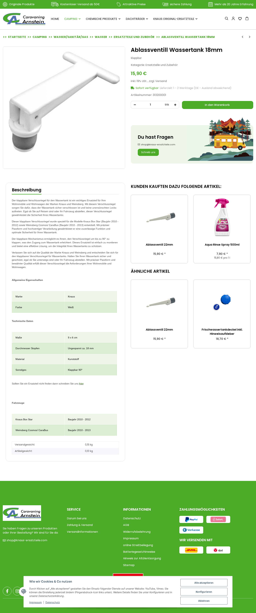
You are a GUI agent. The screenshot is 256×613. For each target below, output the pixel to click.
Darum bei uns (77, 518)
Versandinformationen (82, 532)
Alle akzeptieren (204, 582)
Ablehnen (204, 600)
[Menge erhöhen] (175, 104)
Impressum (131, 538)
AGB (126, 525)
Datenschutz (132, 518)
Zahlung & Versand (80, 525)
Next (245, 229)
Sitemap (129, 565)
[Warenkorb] (248, 19)
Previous (136, 229)
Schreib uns (148, 152)
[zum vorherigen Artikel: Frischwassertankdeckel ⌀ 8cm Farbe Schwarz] (242, 37)
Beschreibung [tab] (26, 190)
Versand (161, 81)
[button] (226, 19)
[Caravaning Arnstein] (24, 19)
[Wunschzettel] (239, 19)
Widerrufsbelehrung (136, 532)
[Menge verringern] (135, 104)
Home (55, 19)
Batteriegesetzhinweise (139, 552)
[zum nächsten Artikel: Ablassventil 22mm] (249, 37)
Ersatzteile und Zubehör (161, 65)
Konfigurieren (204, 591)
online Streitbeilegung (138, 545)
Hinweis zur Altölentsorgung (142, 558)
